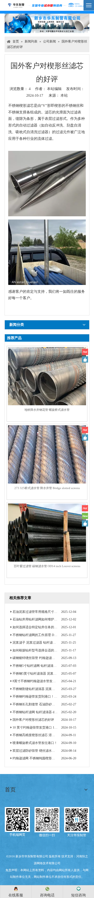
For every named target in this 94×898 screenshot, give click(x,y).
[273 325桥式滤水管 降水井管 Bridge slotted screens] (47, 464)
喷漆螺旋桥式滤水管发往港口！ (35, 743)
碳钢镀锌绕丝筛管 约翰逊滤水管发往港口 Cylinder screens (53, 658)
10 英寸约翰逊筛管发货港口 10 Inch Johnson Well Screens (52, 727)
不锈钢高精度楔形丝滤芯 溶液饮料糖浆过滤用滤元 (48, 735)
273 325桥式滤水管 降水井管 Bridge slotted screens (47, 488)
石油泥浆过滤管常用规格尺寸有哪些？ (40, 612)
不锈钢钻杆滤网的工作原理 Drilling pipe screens (45, 635)
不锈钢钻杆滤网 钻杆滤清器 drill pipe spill (42, 712)
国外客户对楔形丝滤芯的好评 (33, 719)
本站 (64, 95)
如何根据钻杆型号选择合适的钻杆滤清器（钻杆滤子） (51, 650)
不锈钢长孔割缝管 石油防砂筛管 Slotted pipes (44, 704)
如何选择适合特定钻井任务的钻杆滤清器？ (43, 627)
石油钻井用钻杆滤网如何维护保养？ (38, 619)
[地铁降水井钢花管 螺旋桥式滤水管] (47, 386)
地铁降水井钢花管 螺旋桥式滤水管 (47, 409)
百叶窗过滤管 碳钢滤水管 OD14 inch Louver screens (47, 566)
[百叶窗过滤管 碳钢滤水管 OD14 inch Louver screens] (47, 542)
